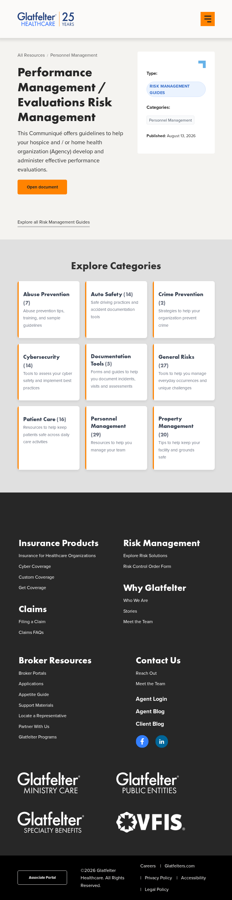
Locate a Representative (42, 715)
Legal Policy (157, 889)
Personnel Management (73, 55)
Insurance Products (58, 543)
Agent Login (151, 699)
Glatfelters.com (180, 866)
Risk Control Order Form (147, 566)
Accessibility (193, 877)
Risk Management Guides (170, 89)
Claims (33, 609)
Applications (31, 683)
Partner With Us (34, 726)
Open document (42, 187)
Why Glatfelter (154, 588)
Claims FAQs (31, 632)
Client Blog (150, 723)
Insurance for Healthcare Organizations (57, 555)
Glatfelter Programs (38, 737)
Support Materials (36, 705)
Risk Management (161, 543)
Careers (148, 866)
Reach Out (146, 673)
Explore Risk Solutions (145, 555)
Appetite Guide (34, 694)
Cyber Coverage (35, 566)
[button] (142, 741)
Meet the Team (138, 621)
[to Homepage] (58, 19)
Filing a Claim (32, 621)
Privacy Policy (158, 877)
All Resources (31, 55)
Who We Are (135, 600)
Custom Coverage (36, 577)
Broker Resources (55, 660)
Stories (130, 611)
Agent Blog (150, 711)
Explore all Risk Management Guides (54, 222)
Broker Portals (32, 673)
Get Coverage (32, 587)
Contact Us (158, 660)
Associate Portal (42, 877)
